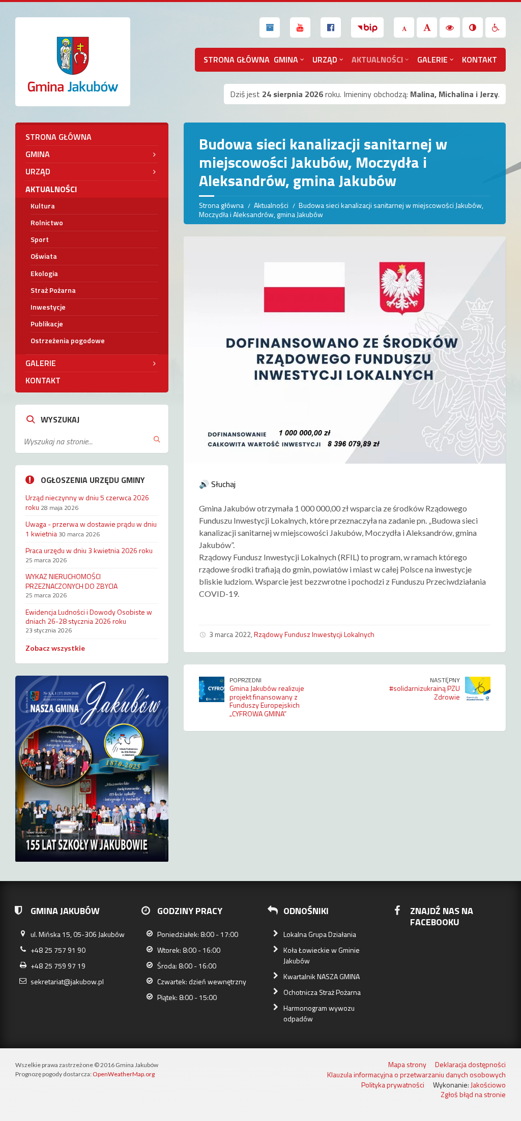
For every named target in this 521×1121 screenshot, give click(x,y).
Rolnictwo (47, 222)
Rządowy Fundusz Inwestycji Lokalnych (314, 634)
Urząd (324, 59)
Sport (40, 239)
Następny (445, 680)
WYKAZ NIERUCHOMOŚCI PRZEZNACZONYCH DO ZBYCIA (71, 581)
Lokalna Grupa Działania (319, 934)
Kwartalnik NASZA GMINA (321, 976)
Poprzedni (245, 680)
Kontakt (479, 59)
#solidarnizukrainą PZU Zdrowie (424, 692)
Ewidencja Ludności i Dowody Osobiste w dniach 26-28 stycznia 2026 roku (88, 616)
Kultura (43, 205)
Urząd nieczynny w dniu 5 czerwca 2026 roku (87, 502)
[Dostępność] (495, 27)
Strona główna (237, 59)
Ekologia (44, 273)
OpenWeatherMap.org (124, 1074)
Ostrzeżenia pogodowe (68, 340)
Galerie (432, 59)
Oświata (44, 256)
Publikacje (47, 323)
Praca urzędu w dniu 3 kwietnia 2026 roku (89, 550)
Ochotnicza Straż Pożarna (322, 992)
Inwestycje (48, 306)
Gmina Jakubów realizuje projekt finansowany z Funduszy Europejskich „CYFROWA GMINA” (266, 701)
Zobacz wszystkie (55, 648)
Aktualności (377, 59)
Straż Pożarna (53, 290)
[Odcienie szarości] (472, 27)
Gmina (286, 59)
